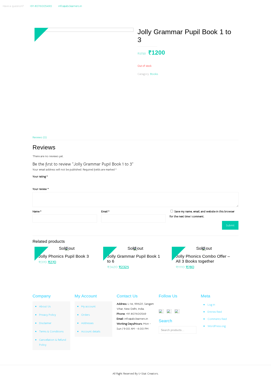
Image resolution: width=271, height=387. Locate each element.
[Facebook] (255, 6)
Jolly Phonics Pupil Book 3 (63, 256)
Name (37, 211)
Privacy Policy (47, 314)
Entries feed (215, 311)
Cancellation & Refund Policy (52, 342)
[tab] (136, 137)
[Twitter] (261, 6)
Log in (211, 304)
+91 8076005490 (41, 6)
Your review (41, 189)
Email (105, 211)
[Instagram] (266, 6)
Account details (90, 331)
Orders (85, 314)
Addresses (87, 323)
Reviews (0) (40, 137)
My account (88, 306)
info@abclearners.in (70, 6)
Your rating (40, 176)
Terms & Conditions (51, 331)
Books (154, 74)
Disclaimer (45, 323)
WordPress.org (217, 326)
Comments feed (217, 319)
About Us (45, 306)
